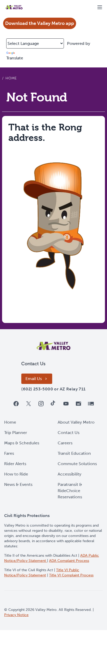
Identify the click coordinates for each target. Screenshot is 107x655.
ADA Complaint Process (69, 561)
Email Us (33, 378)
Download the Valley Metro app (39, 23)
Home (10, 422)
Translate (14, 58)
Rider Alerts (15, 463)
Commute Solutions (77, 463)
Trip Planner (15, 432)
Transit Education (74, 453)
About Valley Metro (76, 422)
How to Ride (16, 474)
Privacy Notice (16, 615)
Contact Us (68, 432)
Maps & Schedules (21, 442)
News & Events (18, 484)
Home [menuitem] (11, 78)
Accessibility (69, 474)
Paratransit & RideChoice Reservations (70, 490)
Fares (9, 453)
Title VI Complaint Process (71, 575)
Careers (65, 442)
